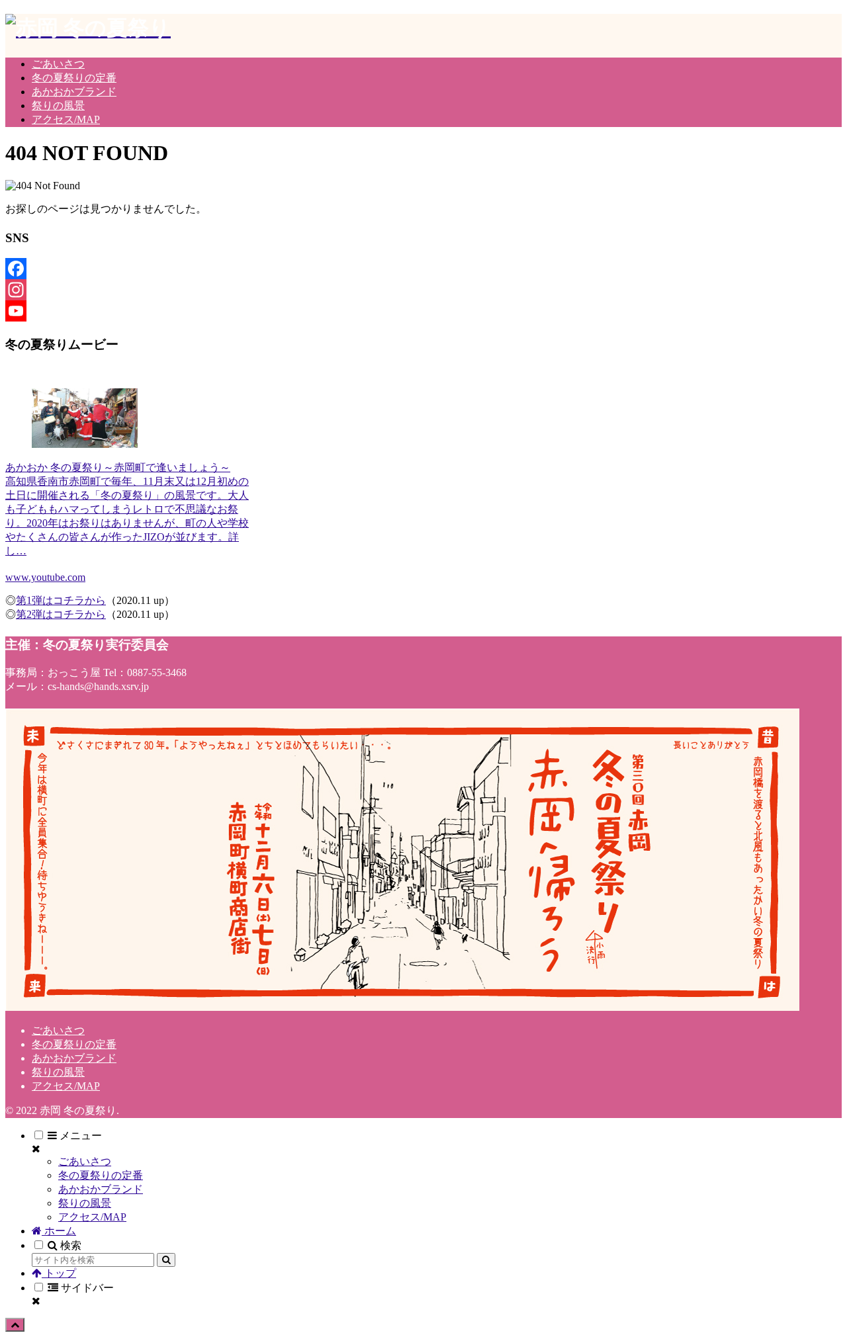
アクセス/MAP (66, 1086)
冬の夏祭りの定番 (74, 1044)
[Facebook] (129, 268)
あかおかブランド (74, 1058)
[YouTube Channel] (129, 311)
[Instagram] (129, 289)
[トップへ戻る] (14, 1325)
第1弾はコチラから (61, 600)
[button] (166, 1260)
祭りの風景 (58, 1072)
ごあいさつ (58, 1030)
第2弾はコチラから (61, 614)
